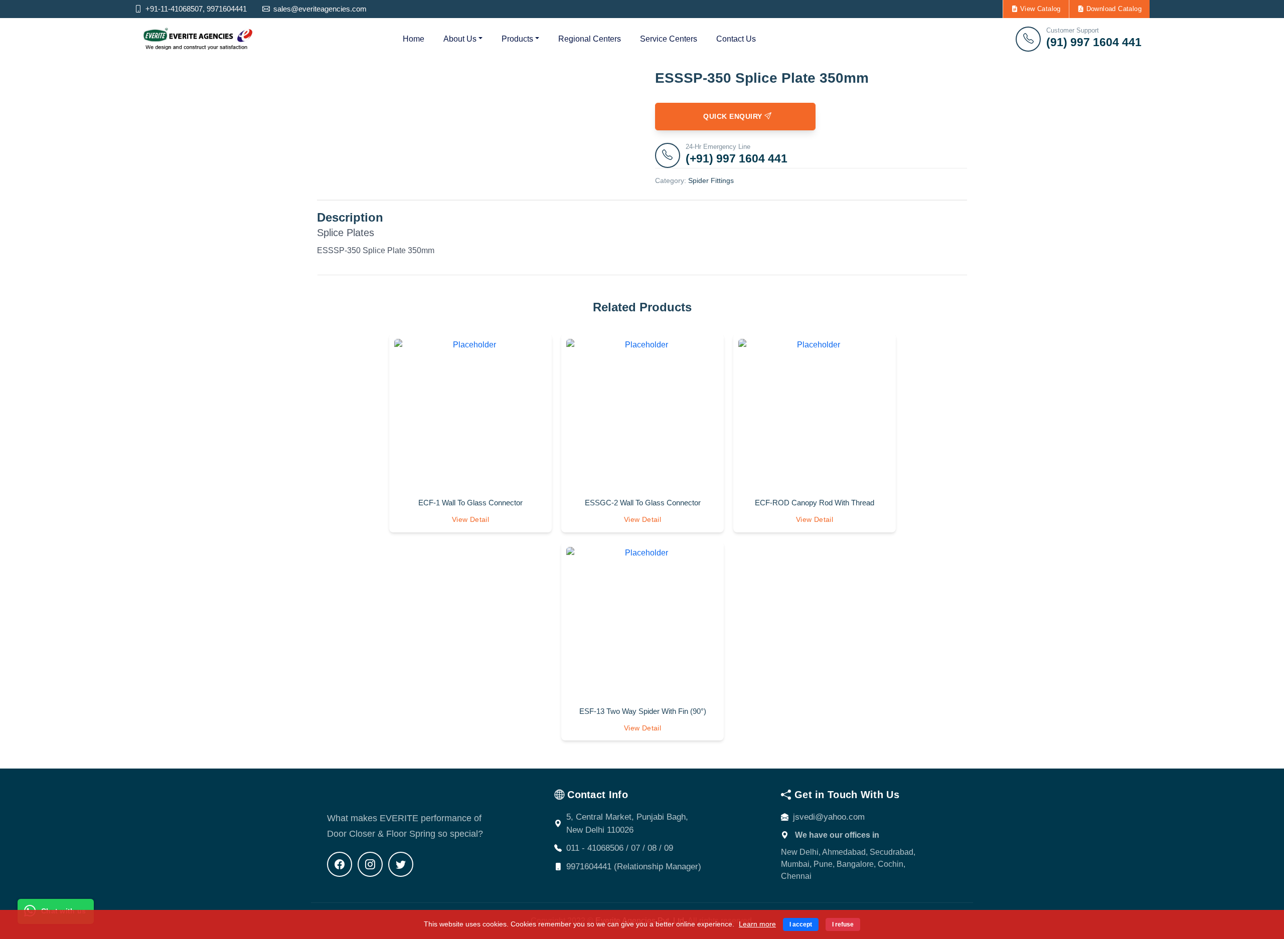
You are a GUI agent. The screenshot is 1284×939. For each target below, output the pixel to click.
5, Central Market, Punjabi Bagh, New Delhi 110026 (627, 823)
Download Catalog (1113, 9)
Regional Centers (589, 39)
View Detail (470, 519)
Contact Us (736, 39)
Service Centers (668, 39)
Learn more (757, 924)
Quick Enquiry (731, 116)
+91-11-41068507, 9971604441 (195, 9)
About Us (459, 39)
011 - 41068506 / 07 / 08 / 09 (619, 848)
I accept (800, 924)
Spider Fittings (711, 180)
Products (517, 39)
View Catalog (1039, 9)
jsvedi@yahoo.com (829, 817)
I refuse (843, 924)
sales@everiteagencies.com (319, 9)
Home (413, 39)
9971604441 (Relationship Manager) (633, 866)
